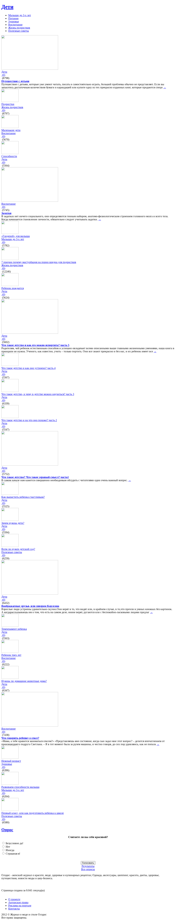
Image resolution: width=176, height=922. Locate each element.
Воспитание (15, 24)
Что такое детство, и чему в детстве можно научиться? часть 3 (37, 394)
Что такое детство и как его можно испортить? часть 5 (35, 345)
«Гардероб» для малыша (15, 236)
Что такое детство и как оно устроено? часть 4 (28, 368)
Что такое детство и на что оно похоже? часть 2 (29, 420)
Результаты (88, 866)
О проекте (14, 899)
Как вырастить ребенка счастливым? (23, 497)
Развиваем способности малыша (20, 787)
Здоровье (13, 21)
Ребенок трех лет (11, 655)
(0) (3, 74)
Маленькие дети (10, 130)
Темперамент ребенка (14, 628)
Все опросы (88, 869)
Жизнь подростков (19, 27)
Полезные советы (18, 30)
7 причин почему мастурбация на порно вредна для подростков (38, 262)
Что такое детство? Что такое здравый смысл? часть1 (35, 477)
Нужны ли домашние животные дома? (24, 681)
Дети (7, 7)
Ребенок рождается (12, 288)
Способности (9, 156)
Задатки (6, 213)
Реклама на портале (19, 905)
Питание (13, 18)
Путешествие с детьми (15, 81)
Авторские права (18, 902)
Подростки (7, 104)
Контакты (14, 908)
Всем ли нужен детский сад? (18, 549)
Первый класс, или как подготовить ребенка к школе (32, 813)
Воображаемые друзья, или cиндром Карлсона (30, 606)
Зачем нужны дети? (12, 523)
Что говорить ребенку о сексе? (20, 738)
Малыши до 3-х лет (19, 15)
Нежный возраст (11, 760)
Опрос (7, 829)
